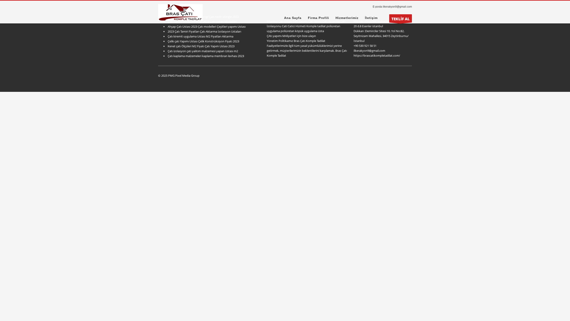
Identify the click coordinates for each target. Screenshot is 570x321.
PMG (171, 76)
